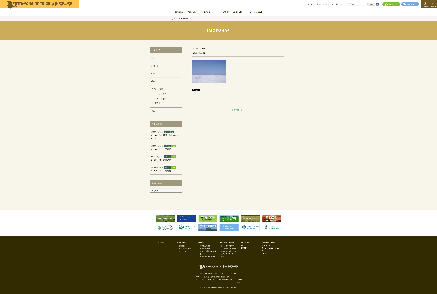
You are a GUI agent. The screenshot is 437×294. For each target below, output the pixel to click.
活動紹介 (192, 12)
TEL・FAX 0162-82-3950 (240, 279)
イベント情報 (157, 88)
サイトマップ (323, 4)
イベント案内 (160, 93)
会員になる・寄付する (269, 242)
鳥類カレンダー (412, 4)
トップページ (312, 4)
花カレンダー (393, 4)
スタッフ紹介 (183, 251)
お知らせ (155, 66)
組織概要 (182, 246)
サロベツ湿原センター (337, 4)
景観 (153, 111)
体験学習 (206, 12)
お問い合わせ (266, 245)
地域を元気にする (206, 246)
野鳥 (153, 58)
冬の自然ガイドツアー (228, 248)
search (371, 4)
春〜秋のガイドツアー (228, 246)
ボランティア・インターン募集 (228, 255)
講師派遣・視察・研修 (228, 251)
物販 (242, 245)
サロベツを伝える (206, 248)
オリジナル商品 (255, 12)
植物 (153, 81)
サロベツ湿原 (222, 12)
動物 (153, 73)
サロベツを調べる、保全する (207, 252)
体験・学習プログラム (227, 242)
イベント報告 (160, 98)
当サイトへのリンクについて (270, 249)
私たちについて (182, 242)
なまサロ (159, 102)
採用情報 (237, 12)
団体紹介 (179, 12)
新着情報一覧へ (238, 110)
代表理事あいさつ (185, 248)
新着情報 (244, 248)
